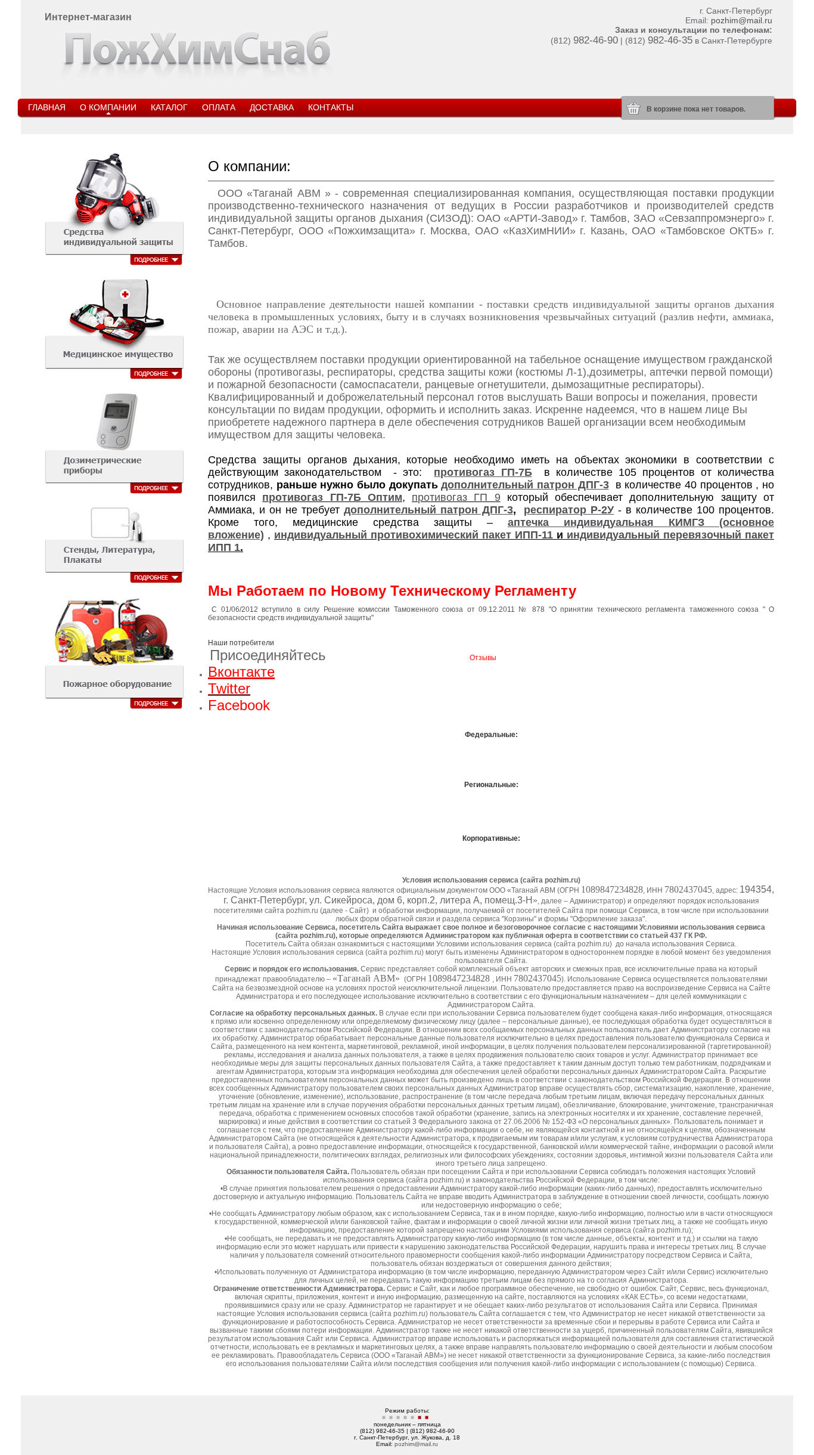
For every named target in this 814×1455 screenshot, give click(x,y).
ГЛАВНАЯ (47, 107)
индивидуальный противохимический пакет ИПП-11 (413, 535)
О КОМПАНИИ (108, 107)
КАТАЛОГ (169, 107)
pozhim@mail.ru (741, 20)
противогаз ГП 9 (456, 497)
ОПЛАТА (218, 107)
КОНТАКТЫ (330, 107)
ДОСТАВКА (272, 107)
